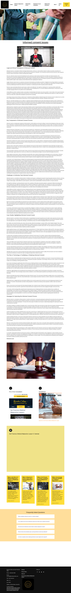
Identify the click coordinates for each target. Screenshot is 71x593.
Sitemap (23, 569)
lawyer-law (41, 420)
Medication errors (28, 4)
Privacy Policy (24, 571)
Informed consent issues (35, 42)
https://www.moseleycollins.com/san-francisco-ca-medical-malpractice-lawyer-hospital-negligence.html (13, 589)
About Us (60, 4)
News (11, 4)
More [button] (55, 4)
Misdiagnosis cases (10, 338)
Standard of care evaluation (37, 4)
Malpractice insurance (47, 4)
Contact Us (66, 4)
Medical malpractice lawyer (18, 4)
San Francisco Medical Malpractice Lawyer (51, 420)
